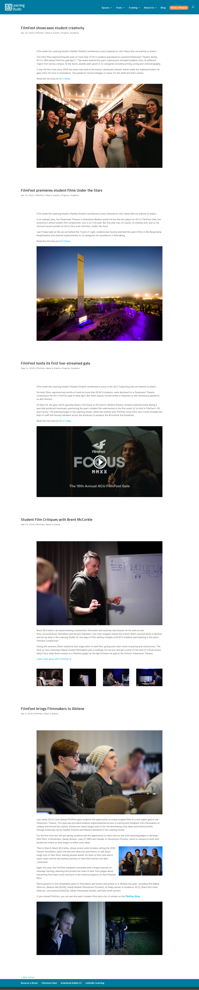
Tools (119, 8)
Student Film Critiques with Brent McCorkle (56, 519)
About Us (149, 8)
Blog (163, 8)
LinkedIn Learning (95, 983)
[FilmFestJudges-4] (99, 814)
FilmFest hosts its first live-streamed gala (55, 363)
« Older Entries (28, 977)
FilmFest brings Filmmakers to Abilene (52, 708)
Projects (65, 32)
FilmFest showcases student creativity (52, 28)
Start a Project (179, 8)
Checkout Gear (49, 983)
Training (132, 8)
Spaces (105, 8)
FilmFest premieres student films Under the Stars (61, 190)
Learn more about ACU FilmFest (54, 659)
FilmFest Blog (132, 896)
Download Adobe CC (71, 983)
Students (74, 32)
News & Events (52, 32)
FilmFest (40, 32)
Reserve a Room (29, 983)
